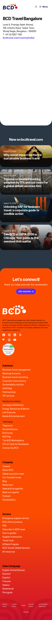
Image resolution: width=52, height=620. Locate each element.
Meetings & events (11, 373)
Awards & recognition (12, 488)
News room (7, 485)
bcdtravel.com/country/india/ (19, 38)
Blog (4, 481)
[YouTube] (14, 339)
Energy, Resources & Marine (15, 408)
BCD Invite (7, 433)
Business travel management (16, 369)
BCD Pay (6, 436)
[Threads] (9, 339)
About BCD (7, 470)
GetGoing (7, 388)
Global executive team (13, 473)
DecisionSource (10, 429)
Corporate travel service (14, 381)
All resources (8, 551)
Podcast (6, 496)
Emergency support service (15, 518)
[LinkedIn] (14, 334)
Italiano (6, 585)
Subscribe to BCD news (13, 529)
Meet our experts (10, 492)
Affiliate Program (10, 544)
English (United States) (13, 570)
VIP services (8, 395)
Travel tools (8, 540)
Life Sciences (8, 412)
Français (6, 581)
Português (7, 592)
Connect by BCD (10, 448)
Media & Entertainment (13, 416)
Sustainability (9, 499)
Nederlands (8, 588)
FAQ (4, 525)
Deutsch (6, 574)
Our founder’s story (11, 477)
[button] (36, 6)
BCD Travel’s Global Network (16, 548)
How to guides (9, 533)
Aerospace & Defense (12, 405)
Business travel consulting (15, 377)
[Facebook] (3, 334)
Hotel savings (9, 392)
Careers (6, 466)
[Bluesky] (3, 339)
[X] (20, 334)
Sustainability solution (13, 384)
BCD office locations (12, 522)
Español (6, 577)
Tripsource (7, 425)
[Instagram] (9, 334)
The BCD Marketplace (13, 440)
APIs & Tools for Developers (15, 444)
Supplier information (12, 537)
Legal (23, 605)
